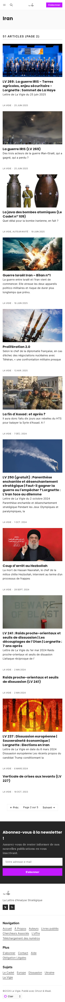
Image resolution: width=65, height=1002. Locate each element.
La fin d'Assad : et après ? (24, 414)
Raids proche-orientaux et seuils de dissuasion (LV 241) (30, 679)
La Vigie (7, 105)
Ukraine (49, 972)
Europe (21, 972)
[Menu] (5, 5)
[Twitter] (5, 907)
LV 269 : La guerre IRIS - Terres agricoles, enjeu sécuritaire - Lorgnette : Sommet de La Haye (29, 85)
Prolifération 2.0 (16, 346)
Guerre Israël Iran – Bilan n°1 (27, 275)
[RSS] (12, 907)
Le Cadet (8, 972)
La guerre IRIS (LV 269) (22, 149)
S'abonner (54, 4)
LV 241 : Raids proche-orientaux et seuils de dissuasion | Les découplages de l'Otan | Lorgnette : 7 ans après (32, 639)
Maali (48, 990)
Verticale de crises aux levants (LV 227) (32, 778)
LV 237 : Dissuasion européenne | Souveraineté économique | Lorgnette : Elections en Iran (30, 740)
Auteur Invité (20, 231)
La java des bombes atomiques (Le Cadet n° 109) (32, 214)
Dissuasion (35, 972)
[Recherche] (11, 5)
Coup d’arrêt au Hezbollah (25, 565)
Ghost (38, 990)
